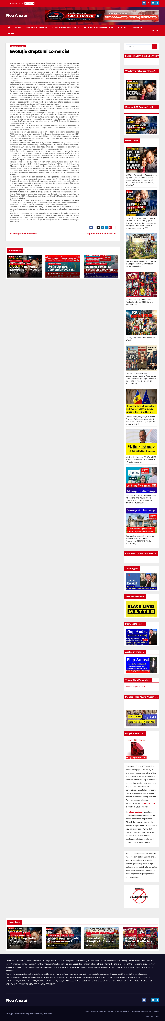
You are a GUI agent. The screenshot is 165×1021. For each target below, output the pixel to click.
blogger (26, 261)
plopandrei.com (136, 812)
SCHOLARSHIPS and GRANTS (65, 28)
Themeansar (47, 1014)
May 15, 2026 (94, 945)
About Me (137, 28)
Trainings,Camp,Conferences (98, 28)
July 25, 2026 (17, 945)
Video (11, 33)
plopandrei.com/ (148, 803)
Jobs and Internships (36, 28)
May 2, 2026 (132, 945)
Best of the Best (15, 261)
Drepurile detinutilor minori (100, 233)
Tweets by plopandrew (135, 686)
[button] (153, 30)
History (110, 932)
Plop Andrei (16, 15)
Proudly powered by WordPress (17, 1014)
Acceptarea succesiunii (24, 233)
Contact (123, 28)
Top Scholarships (54, 263)
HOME (18, 28)
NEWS (28, 263)
